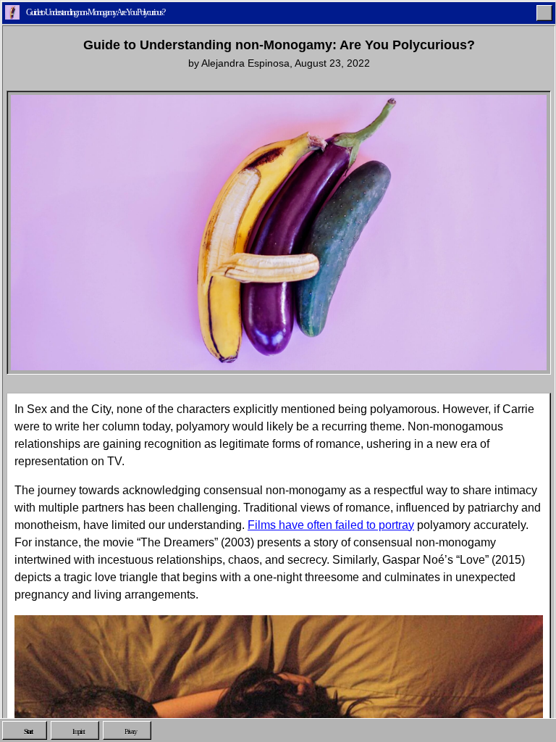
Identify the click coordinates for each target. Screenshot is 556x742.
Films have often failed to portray (331, 525)
